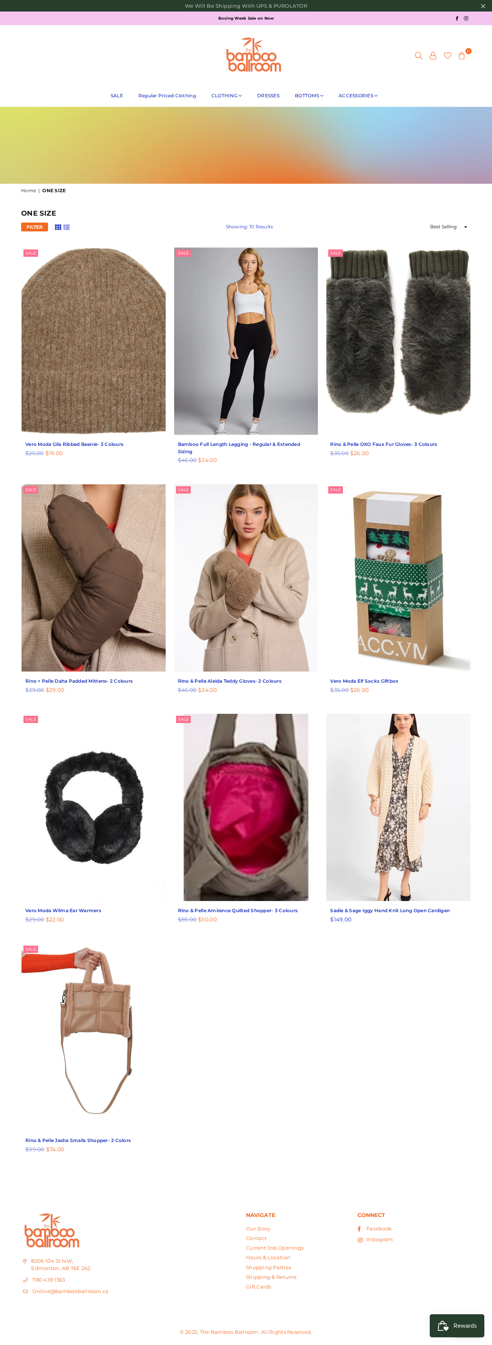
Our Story (258, 1228)
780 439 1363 (48, 1280)
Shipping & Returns (271, 1277)
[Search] (419, 55)
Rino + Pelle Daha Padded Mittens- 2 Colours (79, 681)
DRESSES (268, 95)
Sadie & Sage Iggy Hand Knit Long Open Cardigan (390, 910)
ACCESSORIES (356, 95)
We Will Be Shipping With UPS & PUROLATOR (246, 6)
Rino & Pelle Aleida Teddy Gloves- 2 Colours (229, 681)
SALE (117, 95)
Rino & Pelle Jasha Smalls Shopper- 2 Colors (78, 1140)
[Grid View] (58, 226)
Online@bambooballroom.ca (70, 1291)
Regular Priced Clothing (167, 95)
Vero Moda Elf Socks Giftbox (364, 681)
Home (28, 190)
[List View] (66, 226)
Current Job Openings (275, 1248)
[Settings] (433, 55)
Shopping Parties (268, 1267)
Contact (256, 1238)
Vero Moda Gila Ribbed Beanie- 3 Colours (74, 444)
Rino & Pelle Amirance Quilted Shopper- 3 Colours (238, 910)
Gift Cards (258, 1286)
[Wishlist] (447, 55)
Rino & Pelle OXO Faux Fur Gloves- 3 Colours (383, 444)
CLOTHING (224, 95)
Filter (35, 227)
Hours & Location (268, 1257)
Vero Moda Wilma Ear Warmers (63, 910)
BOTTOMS (307, 95)
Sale (30, 253)
